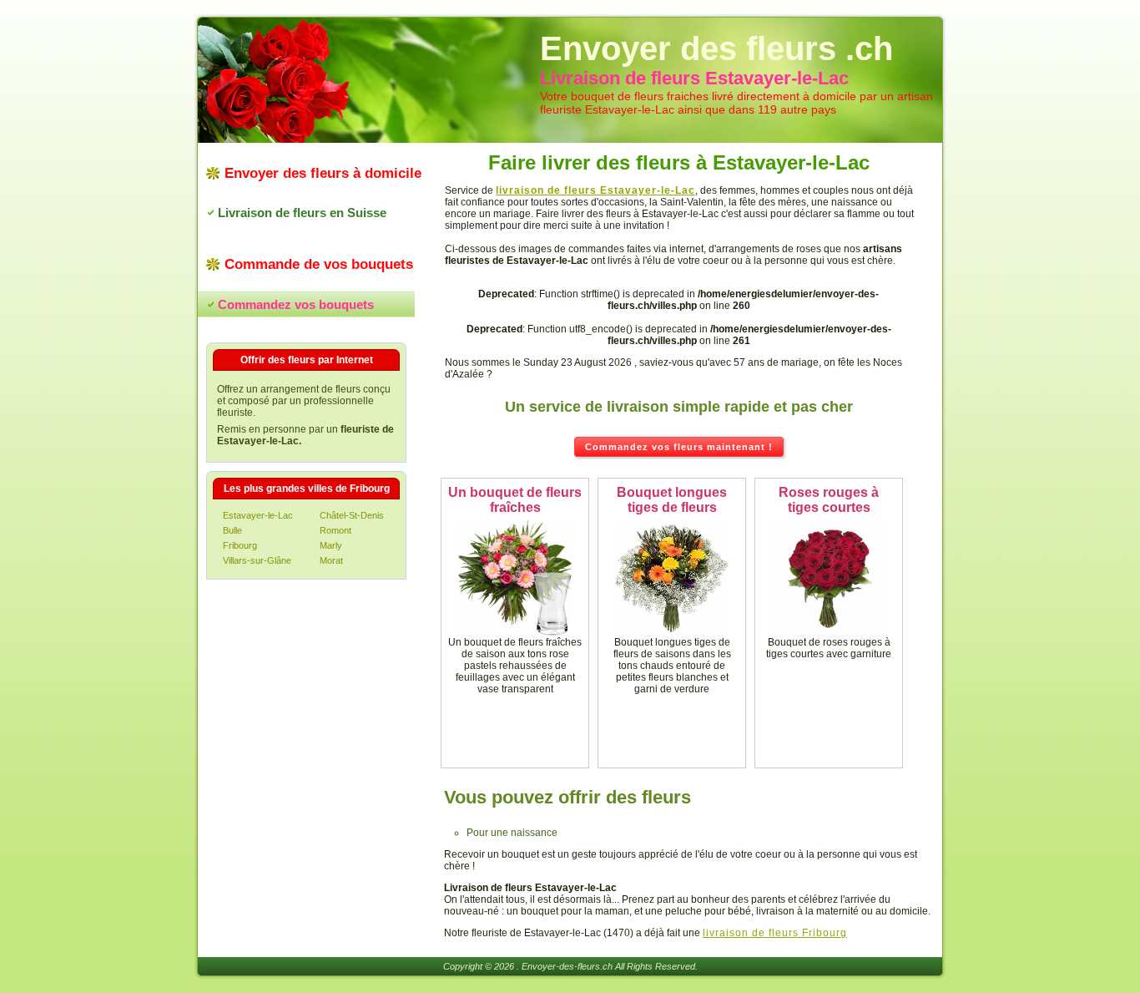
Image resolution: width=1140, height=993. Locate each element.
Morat (331, 560)
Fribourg (240, 545)
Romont (335, 530)
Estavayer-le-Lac (258, 515)
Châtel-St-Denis (352, 515)
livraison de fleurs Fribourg (775, 933)
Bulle (232, 530)
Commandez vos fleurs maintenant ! (679, 447)
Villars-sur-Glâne (257, 560)
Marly (331, 545)
